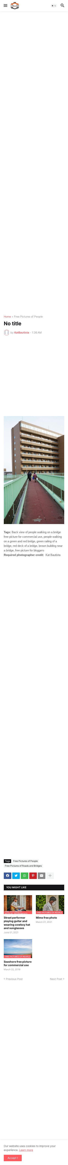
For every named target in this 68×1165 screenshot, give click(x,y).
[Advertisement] (34, 163)
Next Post (56, 979)
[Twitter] (16, 876)
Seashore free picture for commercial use (18, 963)
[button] (5, 5)
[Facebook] (7, 876)
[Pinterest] (33, 876)
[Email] (41, 876)
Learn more (26, 1150)
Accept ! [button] (13, 1157)
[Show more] (50, 876)
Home (7, 316)
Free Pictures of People (28, 316)
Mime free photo (46, 917)
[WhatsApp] (24, 876)
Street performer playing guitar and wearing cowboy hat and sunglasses (17, 923)
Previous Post (14, 979)
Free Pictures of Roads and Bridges (23, 865)
